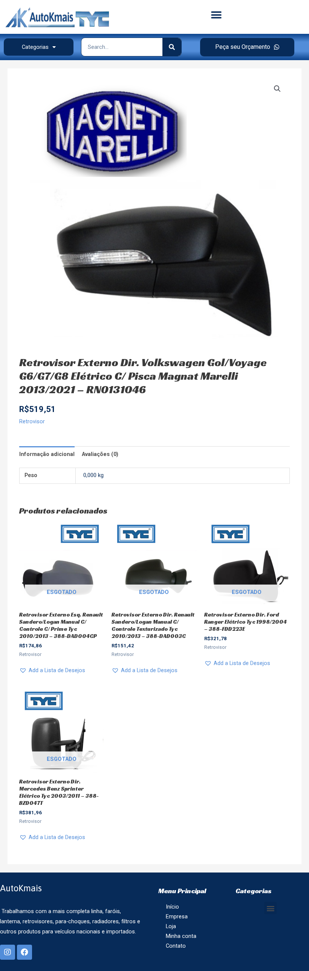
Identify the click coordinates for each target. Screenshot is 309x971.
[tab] (47, 454)
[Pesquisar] (171, 47)
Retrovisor (32, 421)
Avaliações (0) (100, 454)
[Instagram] (7, 952)
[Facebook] (24, 952)
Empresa (177, 916)
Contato (176, 945)
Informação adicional (47, 454)
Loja (171, 926)
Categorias (35, 47)
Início (172, 906)
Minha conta (181, 936)
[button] (216, 15)
